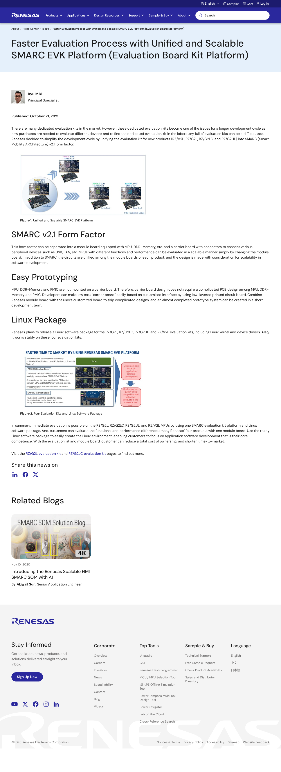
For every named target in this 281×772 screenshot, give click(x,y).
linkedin (14, 474)
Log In (264, 3)
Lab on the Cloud (152, 714)
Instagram (46, 704)
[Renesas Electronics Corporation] (25, 15)
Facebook (36, 704)
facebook (25, 474)
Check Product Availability (203, 670)
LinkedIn (56, 704)
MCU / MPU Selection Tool (158, 677)
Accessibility (215, 742)
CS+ (142, 663)
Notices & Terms (168, 742)
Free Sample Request (200, 663)
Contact (99, 692)
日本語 (235, 670)
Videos (99, 706)
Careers (99, 663)
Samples (233, 3)
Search (232, 15)
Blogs (45, 29)
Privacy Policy (193, 742)
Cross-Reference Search (157, 721)
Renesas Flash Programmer (159, 670)
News (98, 677)
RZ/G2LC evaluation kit (87, 453)
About (15, 29)
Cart (250, 3)
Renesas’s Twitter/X (25, 704)
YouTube (14, 704)
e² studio (146, 656)
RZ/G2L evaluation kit (43, 453)
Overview (100, 656)
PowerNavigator (151, 707)
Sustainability (103, 685)
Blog (97, 699)
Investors (100, 670)
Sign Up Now (27, 676)
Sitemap (234, 742)
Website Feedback (256, 742)
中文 (234, 663)
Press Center (31, 29)
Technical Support (198, 656)
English (236, 656)
